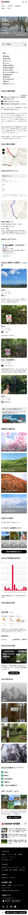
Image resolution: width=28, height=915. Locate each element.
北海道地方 (18, 6)
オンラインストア (16, 867)
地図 (15, 854)
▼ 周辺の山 (6, 81)
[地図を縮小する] (3, 153)
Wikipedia (24, 95)
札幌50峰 (6, 33)
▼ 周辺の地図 (6, 58)
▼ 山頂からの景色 (7, 70)
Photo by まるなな (20, 34)
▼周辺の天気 (6, 77)
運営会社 (4, 885)
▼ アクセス (6, 63)
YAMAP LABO (22, 870)
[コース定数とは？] (10, 44)
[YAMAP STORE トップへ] (25, 823)
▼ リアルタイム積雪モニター (10, 72)
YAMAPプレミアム (6, 867)
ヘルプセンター (12, 877)
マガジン (23, 867)
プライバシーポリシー (18, 885)
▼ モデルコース (7, 61)
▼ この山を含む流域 (8, 79)
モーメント (9, 854)
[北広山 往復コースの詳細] (14, 209)
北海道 (3, 8)
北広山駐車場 (9, 245)
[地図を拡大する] (3, 150)
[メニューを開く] (26, 1)
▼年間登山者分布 (7, 74)
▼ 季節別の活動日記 (8, 67)
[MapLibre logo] (23, 165)
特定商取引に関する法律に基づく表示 (10, 890)
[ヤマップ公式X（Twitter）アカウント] (7, 906)
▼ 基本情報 (6, 56)
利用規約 (9, 885)
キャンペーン (12, 857)
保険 (10, 870)
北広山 (3, 290)
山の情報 (9, 6)
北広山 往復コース (7, 222)
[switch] (2, 912)
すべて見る (24, 263)
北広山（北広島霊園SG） (8, 360)
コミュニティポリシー (7, 888)
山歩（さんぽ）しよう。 (7, 859)
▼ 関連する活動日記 (8, 65)
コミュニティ (5, 857)
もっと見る (21, 621)
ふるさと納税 (5, 870)
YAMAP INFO (4, 877)
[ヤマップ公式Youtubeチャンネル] (15, 906)
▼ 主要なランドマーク (9, 83)
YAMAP (3, 6)
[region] (14, 157)
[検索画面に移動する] (23, 1)
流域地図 (15, 870)
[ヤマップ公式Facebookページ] (3, 906)
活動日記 (4, 854)
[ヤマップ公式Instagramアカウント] (11, 906)
